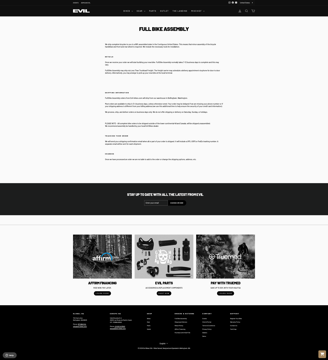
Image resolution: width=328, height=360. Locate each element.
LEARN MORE (102, 293)
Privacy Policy (207, 329)
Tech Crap (233, 329)
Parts (148, 325)
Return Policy (179, 325)
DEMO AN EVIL (85, 3)
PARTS (152, 11)
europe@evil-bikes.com (118, 328)
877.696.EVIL (82, 324)
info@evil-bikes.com (80, 326)
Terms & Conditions (208, 325)
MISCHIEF (197, 11)
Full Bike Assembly (181, 318)
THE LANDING (180, 11)
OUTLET (164, 11)
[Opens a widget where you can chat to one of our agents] (10, 355)
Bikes (149, 318)
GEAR (140, 11)
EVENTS (76, 3)
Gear (148, 322)
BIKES (127, 11)
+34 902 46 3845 (120, 326)
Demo (204, 336)
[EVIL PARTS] (164, 257)
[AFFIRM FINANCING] (102, 257)
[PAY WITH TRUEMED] (225, 257)
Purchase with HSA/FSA (182, 332)
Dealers (204, 332)
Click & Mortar (206, 322)
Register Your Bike (236, 318)
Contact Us (233, 325)
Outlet (149, 329)
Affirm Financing (180, 329)
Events (204, 318)
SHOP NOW (164, 293)
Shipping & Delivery (181, 322)
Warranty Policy (235, 322)
